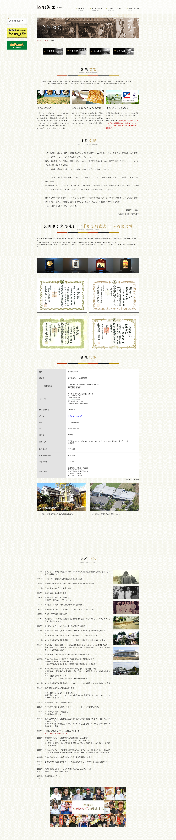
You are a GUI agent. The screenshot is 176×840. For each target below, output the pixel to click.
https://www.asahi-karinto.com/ (56, 733)
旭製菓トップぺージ (42, 40)
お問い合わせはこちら (75, 416)
